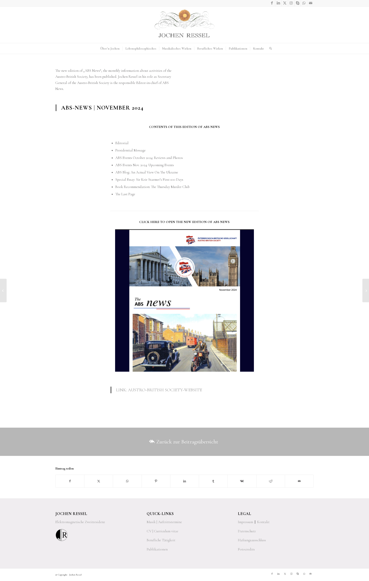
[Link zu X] (285, 3)
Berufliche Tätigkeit (161, 540)
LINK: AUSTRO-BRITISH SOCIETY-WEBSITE (159, 390)
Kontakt (263, 522)
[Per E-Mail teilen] (299, 481)
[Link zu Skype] (297, 3)
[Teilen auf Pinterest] (156, 481)
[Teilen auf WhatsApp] (127, 481)
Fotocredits (246, 549)
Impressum (245, 522)
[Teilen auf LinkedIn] (184, 481)
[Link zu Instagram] (291, 3)
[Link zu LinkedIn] (278, 3)
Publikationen (157, 549)
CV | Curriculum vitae (162, 531)
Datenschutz (247, 531)
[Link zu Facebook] (272, 3)
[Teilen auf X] (98, 481)
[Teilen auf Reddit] (270, 481)
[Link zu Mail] (310, 3)
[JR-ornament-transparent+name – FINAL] (184, 25)
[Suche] (269, 48)
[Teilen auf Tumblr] (213, 481)
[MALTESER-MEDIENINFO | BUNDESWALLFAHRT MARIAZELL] (3, 290)
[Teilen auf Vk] (242, 481)
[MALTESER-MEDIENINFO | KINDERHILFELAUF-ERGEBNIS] (365, 290)
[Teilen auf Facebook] (70, 481)
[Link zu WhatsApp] (304, 3)
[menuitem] (109, 48)
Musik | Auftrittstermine (164, 522)
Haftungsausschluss (252, 540)
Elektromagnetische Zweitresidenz (80, 522)
